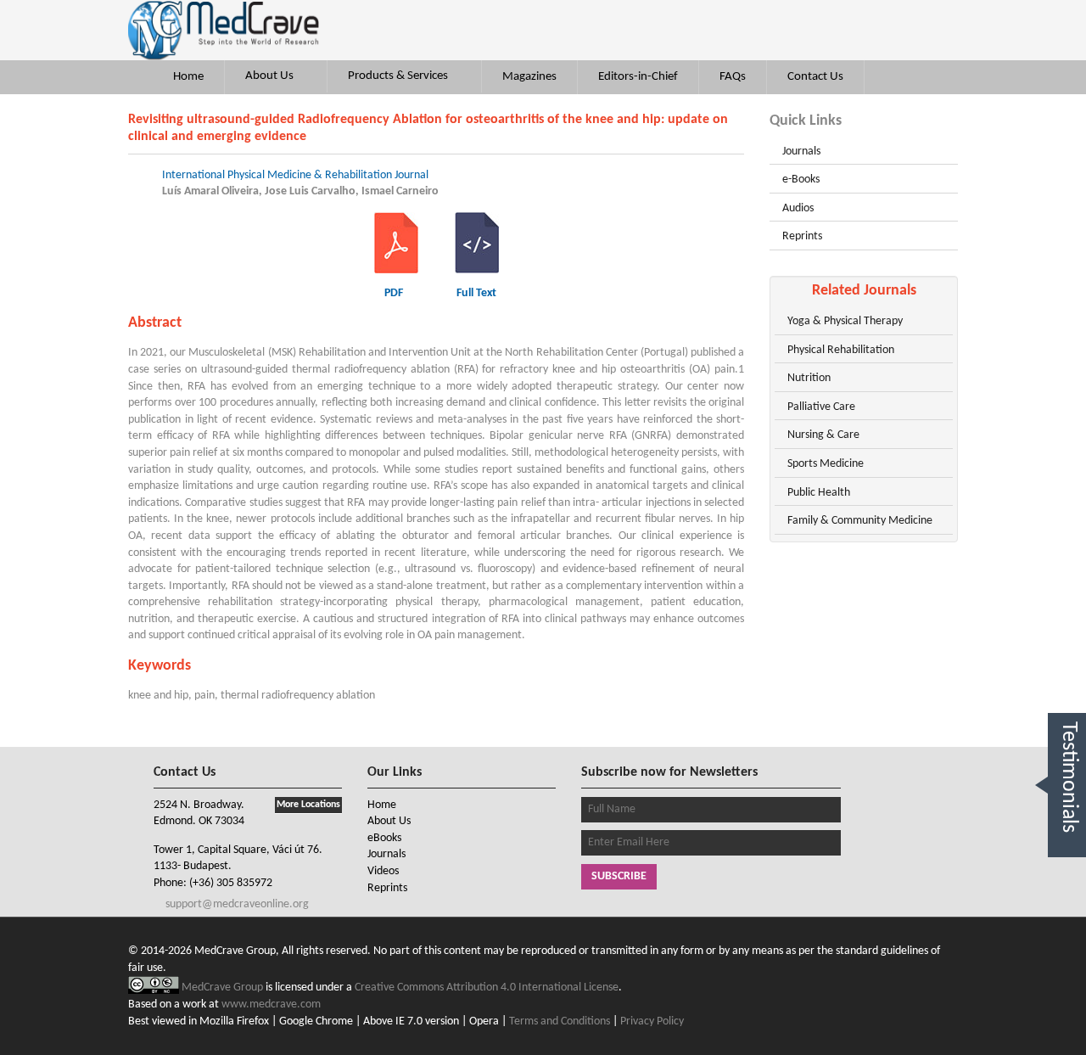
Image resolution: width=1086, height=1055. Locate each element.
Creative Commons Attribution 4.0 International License (487, 987)
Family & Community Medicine (859, 520)
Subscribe (619, 876)
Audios (798, 208)
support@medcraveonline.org (236, 904)
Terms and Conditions (559, 1021)
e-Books (801, 179)
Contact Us (815, 76)
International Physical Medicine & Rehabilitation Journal (295, 175)
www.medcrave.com (271, 1004)
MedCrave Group (224, 987)
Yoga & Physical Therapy (845, 321)
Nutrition (809, 378)
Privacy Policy (652, 1021)
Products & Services (399, 76)
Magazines (529, 76)
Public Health (818, 492)
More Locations (308, 805)
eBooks (384, 838)
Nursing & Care (823, 435)
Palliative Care (821, 407)
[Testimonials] (1067, 876)
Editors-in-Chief (638, 76)
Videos (383, 871)
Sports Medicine (825, 463)
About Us (270, 76)
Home (188, 76)
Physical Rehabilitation (840, 350)
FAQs (732, 76)
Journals (801, 151)
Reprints (802, 236)
